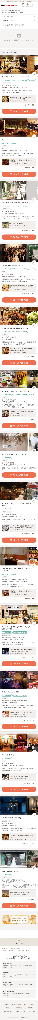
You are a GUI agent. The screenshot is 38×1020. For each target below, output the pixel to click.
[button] (19, 965)
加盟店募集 (31, 1008)
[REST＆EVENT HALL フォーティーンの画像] (19, 64)
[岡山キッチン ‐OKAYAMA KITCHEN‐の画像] (19, 316)
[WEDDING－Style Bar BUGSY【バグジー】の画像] (19, 379)
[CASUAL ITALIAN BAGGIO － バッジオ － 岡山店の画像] (19, 556)
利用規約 (12, 1004)
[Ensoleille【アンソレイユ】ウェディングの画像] (19, 190)
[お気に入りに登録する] (34, 74)
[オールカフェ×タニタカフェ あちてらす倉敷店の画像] (19, 491)
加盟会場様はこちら (20, 1008)
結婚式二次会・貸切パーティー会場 (11, 950)
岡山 (23, 950)
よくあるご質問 (31, 1011)
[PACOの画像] (19, 127)
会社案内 (6, 1004)
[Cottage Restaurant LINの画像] (19, 680)
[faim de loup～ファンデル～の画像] (19, 859)
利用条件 (18, 1004)
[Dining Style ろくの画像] (19, 743)
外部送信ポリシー (9, 1008)
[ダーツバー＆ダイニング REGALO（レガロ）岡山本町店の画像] (19, 614)
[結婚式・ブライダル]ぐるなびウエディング (13, 948)
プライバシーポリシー (28, 1004)
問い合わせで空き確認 (20, 237)
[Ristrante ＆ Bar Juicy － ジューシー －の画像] (19, 442)
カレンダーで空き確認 (20, 111)
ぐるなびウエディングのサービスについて (14, 1011)
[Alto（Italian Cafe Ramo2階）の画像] (19, 805)
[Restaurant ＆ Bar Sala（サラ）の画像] (19, 253)
